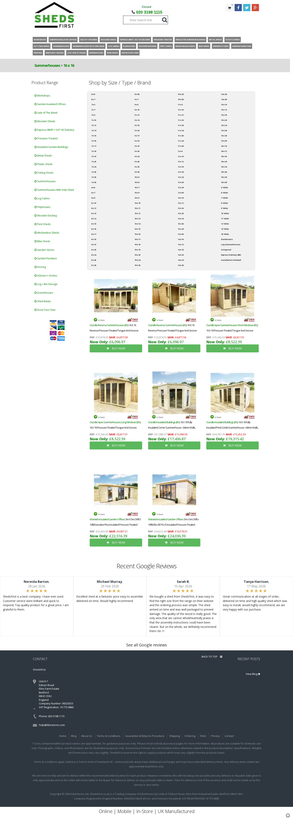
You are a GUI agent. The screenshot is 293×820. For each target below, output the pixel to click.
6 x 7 (93, 99)
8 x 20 (93, 249)
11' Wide (225, 218)
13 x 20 (181, 213)
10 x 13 (137, 218)
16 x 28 (224, 177)
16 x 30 (224, 182)
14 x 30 (224, 99)
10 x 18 (137, 244)
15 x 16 (224, 115)
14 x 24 (181, 260)
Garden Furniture (46, 258)
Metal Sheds (44, 155)
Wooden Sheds (45, 121)
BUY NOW (118, 348)
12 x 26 (181, 182)
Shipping (174, 736)
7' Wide (224, 198)
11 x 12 (181, 115)
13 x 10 (181, 198)
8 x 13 (93, 213)
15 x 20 (224, 120)
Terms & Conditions (108, 736)
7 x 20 (93, 161)
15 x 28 (224, 135)
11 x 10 (181, 109)
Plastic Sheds (44, 164)
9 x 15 (137, 125)
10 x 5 (137, 177)
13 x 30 (181, 234)
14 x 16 (181, 249)
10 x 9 (137, 198)
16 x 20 (224, 161)
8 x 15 (93, 223)
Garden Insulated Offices (51, 104)
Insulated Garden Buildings (52, 147)
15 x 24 (224, 125)
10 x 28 (181, 94)
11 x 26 (181, 135)
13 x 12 (181, 203)
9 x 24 (137, 156)
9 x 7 (136, 99)
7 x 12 (93, 125)
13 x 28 (181, 229)
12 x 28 (181, 187)
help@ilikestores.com (52, 725)
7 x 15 (93, 135)
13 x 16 (181, 208)
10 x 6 (137, 182)
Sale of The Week (46, 112)
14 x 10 (181, 239)
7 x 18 (93, 151)
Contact (229, 736)
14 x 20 (181, 255)
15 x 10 (224, 104)
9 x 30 (137, 172)
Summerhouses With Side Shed (55, 190)
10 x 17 (137, 239)
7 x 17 (93, 146)
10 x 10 (137, 203)
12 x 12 (181, 161)
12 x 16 (181, 166)
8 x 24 (93, 255)
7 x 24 (93, 166)
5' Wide (224, 187)
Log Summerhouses (230, 244)
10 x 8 (137, 192)
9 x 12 (137, 115)
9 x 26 (137, 161)
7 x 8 (93, 115)
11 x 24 (181, 130)
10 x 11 (137, 208)
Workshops (43, 95)
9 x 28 (137, 166)
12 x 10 (181, 156)
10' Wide (225, 213)
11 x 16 (181, 120)
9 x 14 (137, 120)
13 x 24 (181, 218)
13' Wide (225, 229)
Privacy (215, 736)
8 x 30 (137, 94)
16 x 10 (224, 146)
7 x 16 (93, 141)
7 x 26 (93, 172)
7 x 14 (93, 130)
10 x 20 (137, 255)
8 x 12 (93, 208)
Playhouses (43, 207)
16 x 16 (68, 65)
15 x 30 (224, 141)
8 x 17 (93, 234)
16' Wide (225, 234)
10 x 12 (137, 213)
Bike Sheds (43, 241)
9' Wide (224, 208)
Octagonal (226, 249)
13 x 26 (181, 223)
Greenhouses (44, 292)
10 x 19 (137, 249)
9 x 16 (137, 130)
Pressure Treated (47, 138)
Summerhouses (47, 65)
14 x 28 (224, 94)
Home (62, 736)
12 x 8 (180, 151)
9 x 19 (137, 146)
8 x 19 (93, 244)
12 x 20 (181, 172)
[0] (229, 16)
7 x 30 (93, 182)
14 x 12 (181, 244)
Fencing (41, 267)
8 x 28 (93, 265)
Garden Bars (227, 239)
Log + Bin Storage (46, 284)
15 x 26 (224, 130)
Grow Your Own (45, 310)
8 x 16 (93, 229)
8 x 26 (93, 260)
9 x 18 (137, 141)
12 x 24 (181, 177)
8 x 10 (93, 203)
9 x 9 (136, 104)
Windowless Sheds (47, 232)
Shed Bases (43, 301)
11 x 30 (181, 146)
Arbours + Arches (46, 275)
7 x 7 (93, 109)
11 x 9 (180, 104)
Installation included (231, 260)
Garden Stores (45, 250)
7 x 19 (93, 156)
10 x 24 (137, 260)
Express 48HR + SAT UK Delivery (55, 130)
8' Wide (224, 203)
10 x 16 (137, 234)
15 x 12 (224, 109)
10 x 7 (137, 187)
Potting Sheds (44, 172)
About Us (86, 736)
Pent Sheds (43, 224)
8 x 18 (93, 239)
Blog (73, 736)
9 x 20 (137, 151)
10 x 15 (137, 229)
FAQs (203, 736)
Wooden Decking (46, 215)
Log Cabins (43, 198)
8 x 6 (93, 187)
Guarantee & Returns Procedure (144, 736)
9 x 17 (137, 135)
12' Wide (225, 223)
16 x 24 (224, 166)
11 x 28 (181, 141)
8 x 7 (93, 192)
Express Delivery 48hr (231, 255)
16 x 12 (224, 151)
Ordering (190, 736)
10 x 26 (137, 265)
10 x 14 (137, 223)
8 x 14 (93, 218)
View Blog (252, 674)
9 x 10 (137, 109)
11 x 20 (181, 125)
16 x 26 (224, 172)
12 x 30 (181, 192)
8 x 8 (93, 198)
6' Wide (224, 192)
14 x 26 (181, 265)
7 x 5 (93, 104)
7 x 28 (93, 177)
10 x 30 (181, 99)
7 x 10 (93, 120)
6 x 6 (93, 94)
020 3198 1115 (149, 12)
